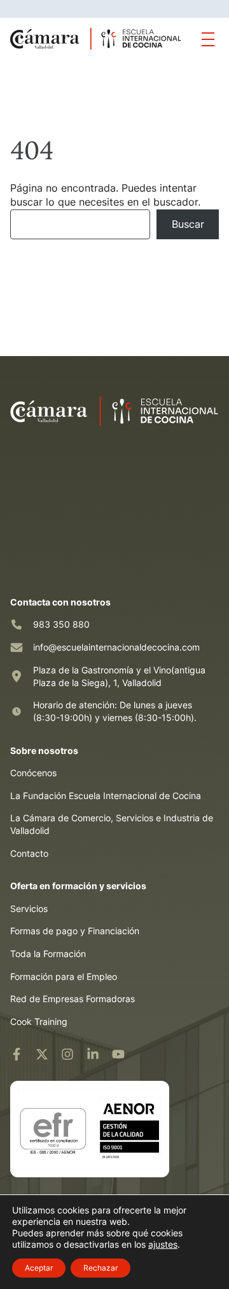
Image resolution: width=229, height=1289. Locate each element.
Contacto (29, 853)
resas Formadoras (98, 998)
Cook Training (38, 1021)
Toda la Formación (48, 953)
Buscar (188, 224)
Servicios (29, 908)
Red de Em (32, 998)
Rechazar (100, 1267)
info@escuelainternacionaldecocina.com (116, 647)
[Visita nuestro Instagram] (67, 1054)
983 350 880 (61, 624)
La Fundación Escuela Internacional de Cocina (105, 795)
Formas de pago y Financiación (74, 930)
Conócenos (33, 772)
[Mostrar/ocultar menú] (208, 39)
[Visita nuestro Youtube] (118, 1054)
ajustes (162, 1244)
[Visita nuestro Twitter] (42, 1054)
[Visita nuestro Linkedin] (93, 1054)
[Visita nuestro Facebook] (16, 1054)
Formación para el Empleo (63, 976)
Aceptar (39, 1267)
